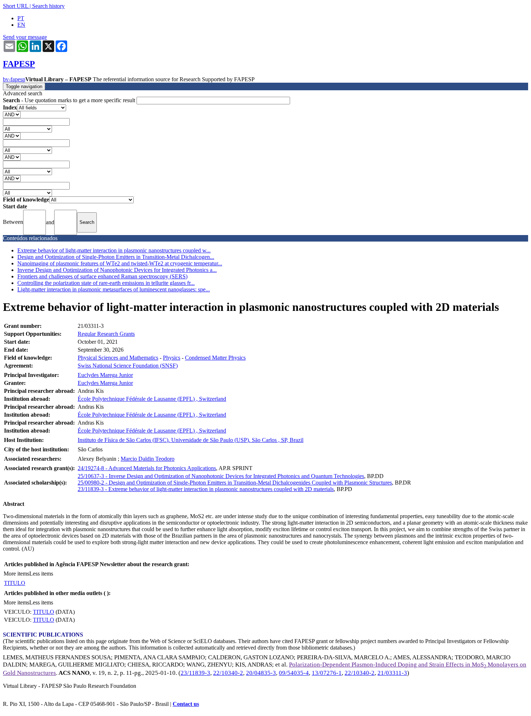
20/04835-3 (261, 672)
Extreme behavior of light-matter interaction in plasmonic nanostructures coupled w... (114, 250)
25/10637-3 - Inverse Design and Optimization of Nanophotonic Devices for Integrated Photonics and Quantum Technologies (221, 476)
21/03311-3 (392, 672)
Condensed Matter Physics (215, 358)
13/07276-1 (327, 672)
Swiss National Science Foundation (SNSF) (128, 366)
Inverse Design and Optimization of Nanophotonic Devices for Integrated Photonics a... (117, 270)
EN (21, 25)
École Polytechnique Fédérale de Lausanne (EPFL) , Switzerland (152, 399)
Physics (171, 358)
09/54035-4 (294, 672)
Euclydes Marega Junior (105, 375)
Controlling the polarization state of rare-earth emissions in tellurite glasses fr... (106, 283)
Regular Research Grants (106, 334)
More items (16, 573)
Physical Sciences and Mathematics (118, 358)
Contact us (186, 704)
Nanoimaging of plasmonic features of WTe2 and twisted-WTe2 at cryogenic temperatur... (119, 263)
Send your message (25, 37)
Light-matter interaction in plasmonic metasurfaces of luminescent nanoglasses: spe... (113, 289)
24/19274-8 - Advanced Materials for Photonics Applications (147, 468)
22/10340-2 (228, 672)
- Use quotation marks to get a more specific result (70, 100)
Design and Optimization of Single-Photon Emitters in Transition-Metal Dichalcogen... (115, 257)
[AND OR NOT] (12, 114)
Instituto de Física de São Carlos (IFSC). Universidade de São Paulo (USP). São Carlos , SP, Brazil (190, 440)
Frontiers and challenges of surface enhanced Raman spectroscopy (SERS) (102, 276)
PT (20, 18)
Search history (48, 6)
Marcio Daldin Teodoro (147, 459)
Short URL (15, 6)
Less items (41, 573)
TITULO (14, 583)
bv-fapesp (14, 79)
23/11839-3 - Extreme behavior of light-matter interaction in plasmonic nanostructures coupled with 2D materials (206, 489)
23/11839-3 (195, 672)
